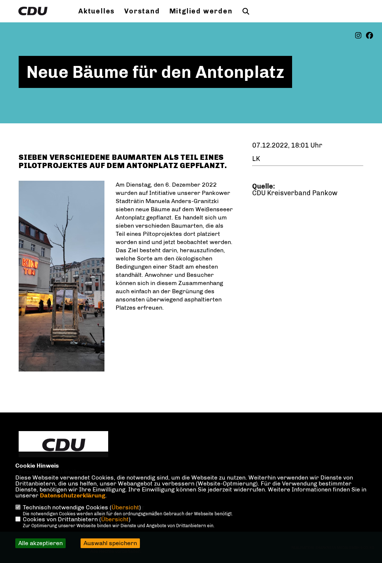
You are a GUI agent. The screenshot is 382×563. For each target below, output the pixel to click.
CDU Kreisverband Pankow (295, 193)
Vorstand (142, 11)
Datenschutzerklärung (72, 495)
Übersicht (125, 507)
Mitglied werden (201, 11)
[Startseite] (63, 445)
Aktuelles (96, 11)
